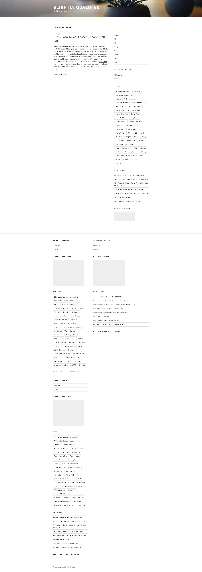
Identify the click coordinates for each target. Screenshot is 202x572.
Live (115, 39)
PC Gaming (142, 137)
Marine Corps (120, 129)
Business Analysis (130, 99)
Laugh (116, 47)
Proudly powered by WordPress (64, 567)
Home (116, 35)
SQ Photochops (121, 144)
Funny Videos (134, 118)
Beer (140, 95)
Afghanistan (136, 91)
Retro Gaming (131, 140)
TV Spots (119, 152)
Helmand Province (135, 122)
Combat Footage (138, 103)
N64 (129, 133)
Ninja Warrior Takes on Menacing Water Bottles (131, 193)
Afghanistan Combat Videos (125, 95)
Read (116, 55)
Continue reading (60, 74)
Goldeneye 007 (121, 122)
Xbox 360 (134, 159)
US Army (143, 152)
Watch (116, 51)
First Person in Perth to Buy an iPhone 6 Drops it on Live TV (114, 305)
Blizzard (118, 99)
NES (135, 133)
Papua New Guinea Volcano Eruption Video (129, 189)
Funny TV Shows (121, 118)
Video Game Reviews (123, 156)
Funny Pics (135, 114)
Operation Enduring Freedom (126, 137)
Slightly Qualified (76, 7)
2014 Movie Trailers (122, 91)
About (116, 62)
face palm (103, 62)
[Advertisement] (124, 216)
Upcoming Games (131, 152)
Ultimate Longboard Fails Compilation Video (68, 547)
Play (115, 43)
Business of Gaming (123, 103)
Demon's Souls (121, 106)
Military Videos (133, 129)
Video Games (138, 156)
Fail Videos (137, 106)
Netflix (142, 133)
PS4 (122, 140)
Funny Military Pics (122, 114)
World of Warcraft (122, 159)
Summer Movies (140, 148)
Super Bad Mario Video (122, 197)
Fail (130, 106)
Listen (116, 58)
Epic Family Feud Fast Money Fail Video (128, 201)
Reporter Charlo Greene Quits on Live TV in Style (131, 179)
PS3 (117, 140)
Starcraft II (133, 144)
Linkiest (117, 79)
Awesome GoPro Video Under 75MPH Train (129, 175)
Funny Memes (137, 110)
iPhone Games (131, 125)
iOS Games (119, 125)
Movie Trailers (120, 133)
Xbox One (119, 163)
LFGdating (118, 75)
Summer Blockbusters (123, 148)
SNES (141, 140)
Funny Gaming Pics (122, 110)
